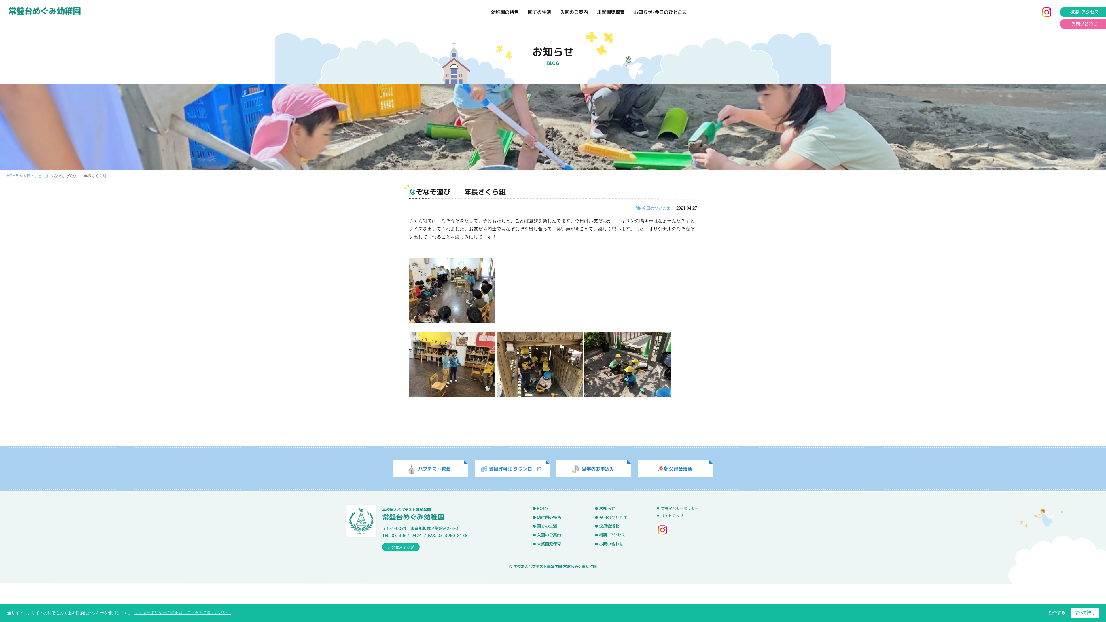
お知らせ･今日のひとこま (660, 12)
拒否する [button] (1057, 612)
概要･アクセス (1084, 12)
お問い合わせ (1084, 24)
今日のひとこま (36, 175)
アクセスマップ (401, 546)
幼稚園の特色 (505, 12)
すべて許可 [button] (1085, 612)
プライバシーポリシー (679, 508)
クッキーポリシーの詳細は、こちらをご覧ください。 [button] (182, 612)
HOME (12, 175)
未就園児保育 (611, 12)
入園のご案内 (574, 12)
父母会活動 (609, 526)
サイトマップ (672, 515)
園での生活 (539, 12)
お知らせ (607, 508)
